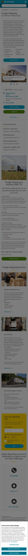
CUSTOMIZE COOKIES (14, 544)
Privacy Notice (14, 541)
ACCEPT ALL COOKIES (14, 553)
